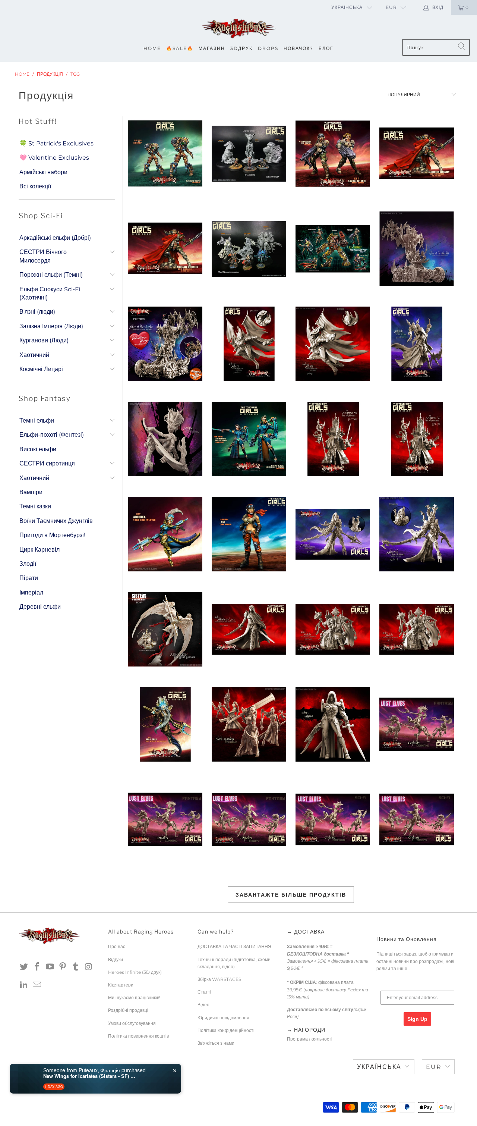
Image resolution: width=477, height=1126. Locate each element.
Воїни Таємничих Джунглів (56, 520)
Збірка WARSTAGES (219, 979)
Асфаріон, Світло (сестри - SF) (165, 629)
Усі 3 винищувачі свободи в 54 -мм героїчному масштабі (249, 248)
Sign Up (417, 1019)
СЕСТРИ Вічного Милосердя (43, 256)
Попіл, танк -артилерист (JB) (249, 534)
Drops (268, 48)
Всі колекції (35, 186)
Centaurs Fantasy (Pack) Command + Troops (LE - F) (416, 724)
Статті (204, 992)
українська (347, 7)
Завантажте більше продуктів (291, 894)
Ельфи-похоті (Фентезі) (51, 434)
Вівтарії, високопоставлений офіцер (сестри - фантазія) (249, 344)
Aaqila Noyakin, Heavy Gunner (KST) (332, 153)
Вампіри (30, 492)
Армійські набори (43, 172)
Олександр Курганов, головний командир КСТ (416, 153)
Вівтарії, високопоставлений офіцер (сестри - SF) (332, 344)
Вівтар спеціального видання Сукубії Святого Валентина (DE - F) (165, 344)
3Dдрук (241, 48)
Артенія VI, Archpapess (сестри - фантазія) (332, 439)
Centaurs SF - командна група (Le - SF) (332, 819)
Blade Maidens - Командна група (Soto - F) (249, 724)
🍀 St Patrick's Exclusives (56, 143)
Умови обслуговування (132, 1023)
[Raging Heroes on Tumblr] (76, 967)
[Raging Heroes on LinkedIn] (24, 985)
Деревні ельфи (40, 606)
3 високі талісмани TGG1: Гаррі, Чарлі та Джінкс (249, 153)
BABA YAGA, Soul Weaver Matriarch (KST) (165, 724)
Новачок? (298, 48)
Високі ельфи (37, 449)
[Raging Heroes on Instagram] (88, 967)
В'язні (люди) (37, 311)
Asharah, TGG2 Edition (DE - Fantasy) (332, 534)
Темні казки (35, 506)
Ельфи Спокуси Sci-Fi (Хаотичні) (49, 293)
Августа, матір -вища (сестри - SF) (416, 629)
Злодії (27, 563)
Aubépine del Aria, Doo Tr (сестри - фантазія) (249, 629)
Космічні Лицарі (41, 369)
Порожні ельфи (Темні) (51, 274)
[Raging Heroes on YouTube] (50, 967)
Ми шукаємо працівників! (134, 997)
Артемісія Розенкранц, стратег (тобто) (249, 439)
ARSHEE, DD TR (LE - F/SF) (165, 439)
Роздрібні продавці (128, 1010)
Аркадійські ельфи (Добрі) (55, 237)
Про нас (116, 946)
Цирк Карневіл (39, 549)
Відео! (204, 1004)
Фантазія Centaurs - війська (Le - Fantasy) (249, 819)
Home (152, 48)
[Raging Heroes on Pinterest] (63, 967)
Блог (326, 48)
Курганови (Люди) (44, 340)
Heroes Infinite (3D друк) (135, 972)
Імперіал (31, 592)
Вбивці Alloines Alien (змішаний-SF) (332, 248)
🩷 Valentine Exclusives (54, 157)
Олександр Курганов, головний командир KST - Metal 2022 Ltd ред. (165, 248)
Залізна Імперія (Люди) (51, 326)
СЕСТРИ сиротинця (47, 463)
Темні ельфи (36, 420)
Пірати (28, 577)
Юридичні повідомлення (223, 1017)
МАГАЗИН (212, 48)
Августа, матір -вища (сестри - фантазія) (332, 629)
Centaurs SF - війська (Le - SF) (416, 819)
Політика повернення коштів (138, 1036)
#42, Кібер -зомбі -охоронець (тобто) (165, 153)
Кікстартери (120, 985)
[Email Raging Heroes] (37, 985)
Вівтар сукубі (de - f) (416, 248)
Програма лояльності (309, 1039)
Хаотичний (34, 354)
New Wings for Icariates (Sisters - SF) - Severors (89, 1076)
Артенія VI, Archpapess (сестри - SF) (416, 439)
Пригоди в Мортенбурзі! (52, 535)
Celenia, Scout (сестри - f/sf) (332, 724)
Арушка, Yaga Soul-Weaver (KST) (165, 534)
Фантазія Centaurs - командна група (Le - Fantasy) (165, 819)
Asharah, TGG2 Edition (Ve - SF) (416, 534)
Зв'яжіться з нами (216, 1043)
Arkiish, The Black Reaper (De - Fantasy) (416, 344)
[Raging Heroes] (238, 29)
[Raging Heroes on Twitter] (24, 967)
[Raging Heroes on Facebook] (37, 967)
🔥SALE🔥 (179, 48)
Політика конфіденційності (226, 1030)
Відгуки (115, 959)
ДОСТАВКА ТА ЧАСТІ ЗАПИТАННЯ (234, 946)
